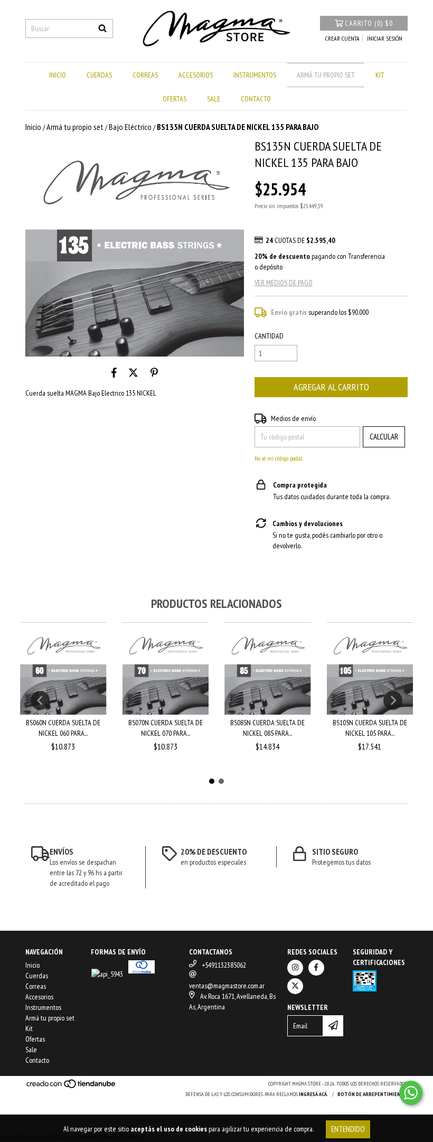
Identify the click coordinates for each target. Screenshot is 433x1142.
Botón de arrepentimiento (372, 1094)
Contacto (256, 99)
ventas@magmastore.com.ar (227, 985)
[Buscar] (102, 28)
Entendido (348, 1129)
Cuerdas (99, 75)
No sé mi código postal (279, 458)
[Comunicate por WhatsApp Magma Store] (410, 1093)
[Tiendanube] (71, 1086)
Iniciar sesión (384, 38)
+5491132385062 (224, 965)
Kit (379, 75)
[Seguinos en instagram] (295, 968)
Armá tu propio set (326, 75)
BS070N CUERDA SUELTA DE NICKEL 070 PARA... (165, 728)
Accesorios (195, 75)
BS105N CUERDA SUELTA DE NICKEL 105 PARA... (370, 728)
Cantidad (269, 336)
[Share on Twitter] (133, 372)
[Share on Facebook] (114, 372)
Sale (213, 99)
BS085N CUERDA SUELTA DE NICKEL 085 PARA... (267, 728)
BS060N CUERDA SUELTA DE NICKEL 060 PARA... (63, 728)
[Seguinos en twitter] (295, 986)
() (369, 23)
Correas (145, 75)
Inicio (57, 75)
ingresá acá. (313, 1094)
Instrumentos (254, 75)
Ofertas (174, 99)
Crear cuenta (342, 38)
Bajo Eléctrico (130, 126)
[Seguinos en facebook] (316, 968)
